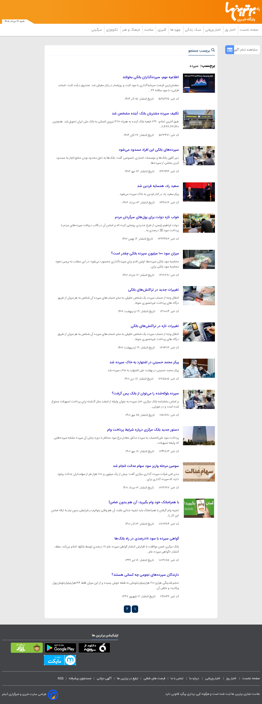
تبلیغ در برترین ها (127, 678)
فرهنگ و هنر (131, 30)
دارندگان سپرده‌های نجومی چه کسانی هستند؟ (145, 575)
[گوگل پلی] (61, 649)
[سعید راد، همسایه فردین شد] (199, 192)
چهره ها (176, 30)
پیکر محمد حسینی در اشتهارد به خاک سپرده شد (144, 362)
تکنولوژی (112, 30)
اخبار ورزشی (213, 30)
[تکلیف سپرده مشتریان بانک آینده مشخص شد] (199, 119)
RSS (60, 678)
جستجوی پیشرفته (80, 678)
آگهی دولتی (104, 678)
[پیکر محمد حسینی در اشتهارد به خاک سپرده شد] (199, 368)
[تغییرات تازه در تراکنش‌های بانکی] (199, 332)
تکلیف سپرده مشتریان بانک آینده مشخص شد (145, 113)
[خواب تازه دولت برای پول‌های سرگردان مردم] (199, 223)
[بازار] (27, 649)
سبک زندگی (193, 30)
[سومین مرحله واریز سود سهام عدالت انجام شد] (199, 472)
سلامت (149, 30)
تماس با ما (177, 678)
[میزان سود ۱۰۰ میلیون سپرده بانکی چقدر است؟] (199, 259)
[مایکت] (60, 661)
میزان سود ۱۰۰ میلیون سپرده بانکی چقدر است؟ (145, 253)
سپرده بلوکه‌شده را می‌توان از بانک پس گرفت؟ (145, 393)
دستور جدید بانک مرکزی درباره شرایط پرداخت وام (143, 430)
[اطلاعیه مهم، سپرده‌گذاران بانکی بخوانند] (199, 83)
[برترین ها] (244, 12)
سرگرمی (97, 30)
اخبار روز (230, 30)
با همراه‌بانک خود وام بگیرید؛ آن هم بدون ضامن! (144, 502)
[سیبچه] (94, 649)
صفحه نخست (249, 30)
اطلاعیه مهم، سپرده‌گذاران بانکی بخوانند (151, 77)
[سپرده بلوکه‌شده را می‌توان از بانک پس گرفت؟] (199, 399)
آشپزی (162, 30)
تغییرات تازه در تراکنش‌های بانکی (155, 326)
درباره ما (194, 678)
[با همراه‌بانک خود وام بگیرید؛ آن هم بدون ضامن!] (199, 508)
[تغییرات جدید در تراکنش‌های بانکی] (199, 295)
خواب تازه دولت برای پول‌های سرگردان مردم (147, 217)
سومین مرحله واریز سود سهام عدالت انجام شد (146, 466)
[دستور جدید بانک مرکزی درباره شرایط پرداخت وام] (199, 435)
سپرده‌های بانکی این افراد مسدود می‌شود (149, 150)
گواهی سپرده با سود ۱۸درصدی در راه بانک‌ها (147, 539)
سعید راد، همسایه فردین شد (158, 186)
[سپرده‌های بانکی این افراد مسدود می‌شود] (199, 155)
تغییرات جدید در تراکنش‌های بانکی (153, 290)
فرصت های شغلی (154, 678)
